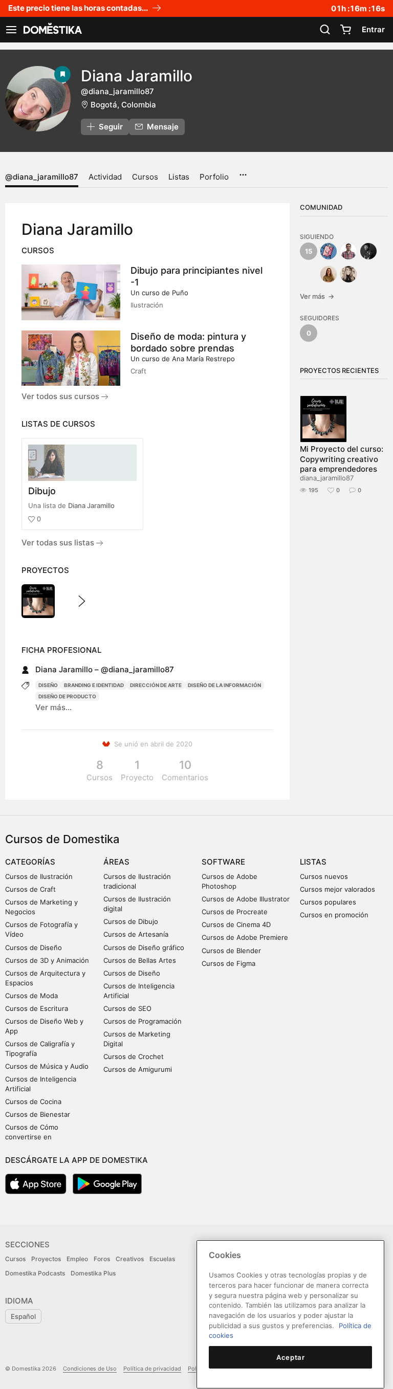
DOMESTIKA (51, 29)
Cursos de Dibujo (130, 921)
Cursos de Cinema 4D (236, 924)
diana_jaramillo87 (327, 478)
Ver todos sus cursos (61, 396)
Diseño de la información (224, 685)
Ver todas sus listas (58, 542)
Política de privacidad (152, 1368)
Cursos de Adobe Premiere (245, 937)
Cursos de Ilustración (39, 876)
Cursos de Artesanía (135, 934)
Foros (102, 1259)
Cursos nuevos (324, 876)
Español (23, 1316)
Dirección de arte (156, 685)
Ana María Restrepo (203, 359)
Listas (178, 177)
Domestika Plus (93, 1273)
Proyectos (46, 1259)
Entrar (373, 29)
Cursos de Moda (31, 995)
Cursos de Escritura (36, 1008)
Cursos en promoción (334, 915)
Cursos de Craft (30, 889)
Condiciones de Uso (90, 1368)
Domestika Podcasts (35, 1273)
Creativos (130, 1259)
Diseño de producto (67, 696)
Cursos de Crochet (133, 1056)
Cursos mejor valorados (337, 889)
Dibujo (42, 491)
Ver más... (53, 707)
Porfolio (214, 177)
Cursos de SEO (127, 1008)
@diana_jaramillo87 (41, 177)
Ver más (317, 296)
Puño (180, 293)
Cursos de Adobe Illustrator (246, 899)
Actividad (105, 177)
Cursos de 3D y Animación (47, 960)
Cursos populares (328, 902)
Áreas (116, 862)
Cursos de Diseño (33, 947)
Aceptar (290, 1357)
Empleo (77, 1259)
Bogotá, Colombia (123, 104)
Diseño (48, 685)
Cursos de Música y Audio (47, 1066)
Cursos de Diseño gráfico (143, 947)
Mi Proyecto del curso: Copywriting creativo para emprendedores (341, 459)
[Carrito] (345, 29)
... (243, 171)
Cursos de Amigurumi (137, 1069)
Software (223, 862)
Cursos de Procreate (235, 912)
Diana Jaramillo (91, 505)
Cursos (145, 177)
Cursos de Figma (228, 963)
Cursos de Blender (231, 950)
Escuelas (162, 1259)
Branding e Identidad (94, 685)
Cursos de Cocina (33, 1101)
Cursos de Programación (142, 1021)
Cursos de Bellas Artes (139, 960)
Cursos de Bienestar (37, 1114)
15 (308, 251)
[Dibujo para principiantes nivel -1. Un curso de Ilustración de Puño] (70, 292)
